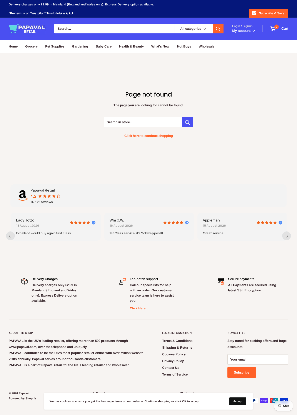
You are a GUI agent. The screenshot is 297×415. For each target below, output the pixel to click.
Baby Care (104, 46)
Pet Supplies (54, 46)
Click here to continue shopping (148, 136)
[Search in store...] (187, 122)
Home (13, 46)
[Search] (218, 29)
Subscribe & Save (271, 13)
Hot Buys (184, 46)
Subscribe (241, 372)
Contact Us (170, 367)
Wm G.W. (116, 220)
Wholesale (206, 46)
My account (242, 31)
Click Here (137, 308)
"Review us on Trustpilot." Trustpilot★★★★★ (41, 13)
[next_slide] (286, 235)
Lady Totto (25, 220)
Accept (237, 401)
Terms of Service (175, 374)
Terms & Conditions (177, 341)
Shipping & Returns (177, 347)
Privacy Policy (173, 361)
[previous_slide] (10, 235)
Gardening (80, 46)
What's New (160, 46)
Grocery (31, 46)
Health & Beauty (131, 46)
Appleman (210, 220)
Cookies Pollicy (174, 354)
